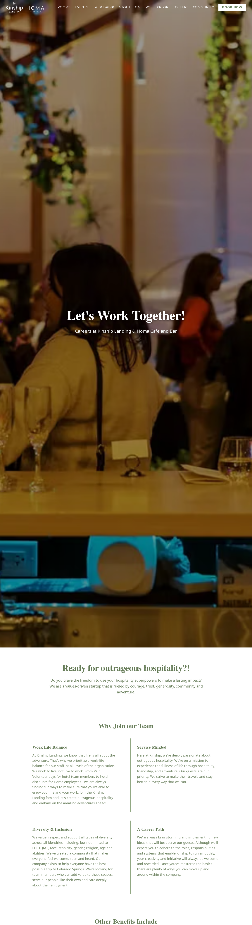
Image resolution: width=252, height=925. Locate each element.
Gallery (142, 7)
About (125, 7)
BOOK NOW (232, 7)
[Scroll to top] (244, 914)
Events (81, 7)
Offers (182, 7)
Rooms (64, 7)
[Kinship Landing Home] (14, 7)
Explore (163, 7)
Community (203, 7)
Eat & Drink (103, 7)
